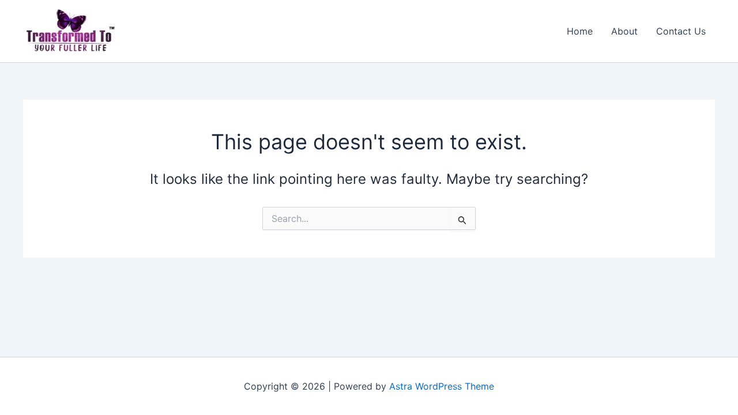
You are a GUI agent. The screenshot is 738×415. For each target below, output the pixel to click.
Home (580, 31)
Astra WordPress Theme (441, 386)
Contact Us (681, 31)
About (624, 31)
